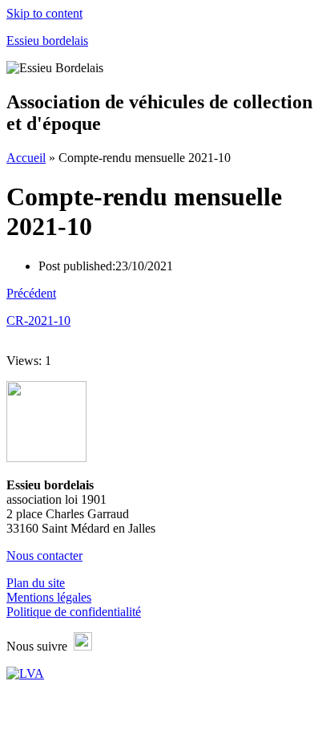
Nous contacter (44, 555)
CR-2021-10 (38, 320)
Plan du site (35, 583)
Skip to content (44, 13)
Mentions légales (48, 597)
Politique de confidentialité (73, 611)
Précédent (31, 293)
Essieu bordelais (47, 40)
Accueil (26, 157)
